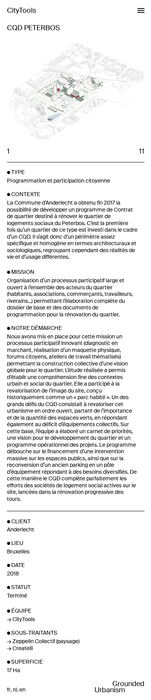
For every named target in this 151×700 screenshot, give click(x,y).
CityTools (21, 10)
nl (15, 689)
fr (8, 689)
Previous (41, 90)
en (22, 689)
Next (109, 90)
